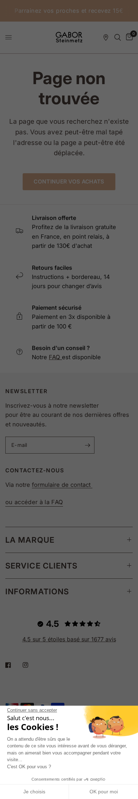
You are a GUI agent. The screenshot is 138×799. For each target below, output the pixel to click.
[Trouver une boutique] (106, 37)
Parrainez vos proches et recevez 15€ (69, 10)
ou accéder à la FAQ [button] (34, 502)
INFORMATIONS (37, 591)
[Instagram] (30, 665)
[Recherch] (117, 37)
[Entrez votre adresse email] (87, 445)
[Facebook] (13, 665)
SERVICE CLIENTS (41, 565)
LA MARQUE (29, 539)
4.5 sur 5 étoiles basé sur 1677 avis (69, 639)
